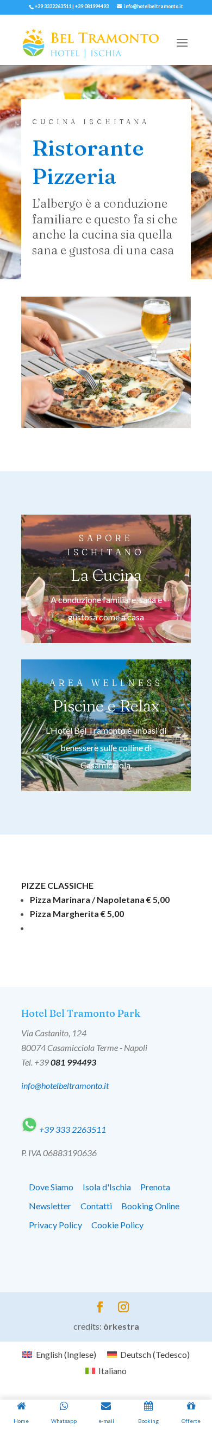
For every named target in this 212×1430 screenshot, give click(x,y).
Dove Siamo (51, 1187)
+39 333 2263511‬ (72, 1129)
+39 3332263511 (53, 6)
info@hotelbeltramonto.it (65, 1085)
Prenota (155, 1187)
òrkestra (121, 1326)
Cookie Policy (117, 1225)
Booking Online (150, 1206)
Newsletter (50, 1206)
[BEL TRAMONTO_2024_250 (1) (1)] (106, 424)
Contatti (96, 1206)
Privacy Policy (55, 1225)
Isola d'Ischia (107, 1187)
